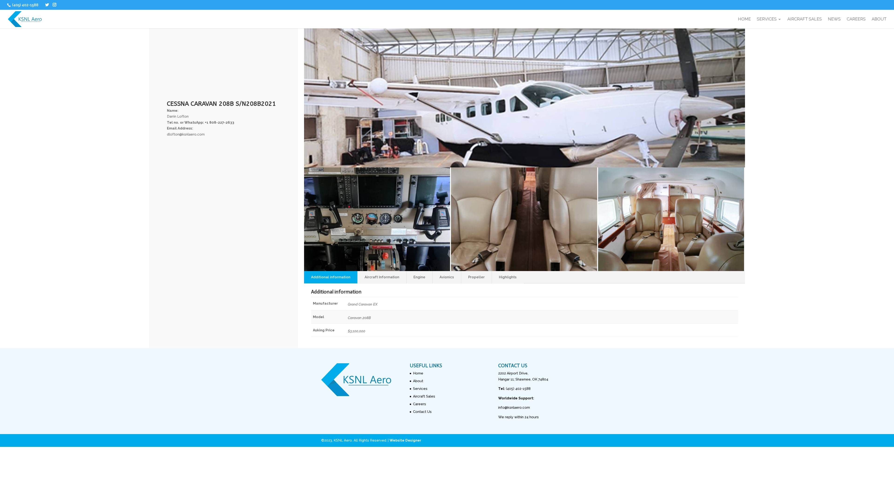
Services (767, 19)
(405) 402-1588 (24, 5)
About (879, 19)
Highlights (508, 277)
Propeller (476, 277)
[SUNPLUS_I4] (671, 270)
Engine (419, 277)
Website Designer (405, 440)
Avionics (447, 277)
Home (744, 19)
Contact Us (422, 412)
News (834, 19)
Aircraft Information (382, 277)
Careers (856, 19)
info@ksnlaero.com (514, 407)
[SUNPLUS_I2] (377, 270)
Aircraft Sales (804, 19)
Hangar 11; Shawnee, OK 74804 (523, 379)
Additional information (330, 277)
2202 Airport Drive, (513, 373)
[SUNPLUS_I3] (524, 270)
